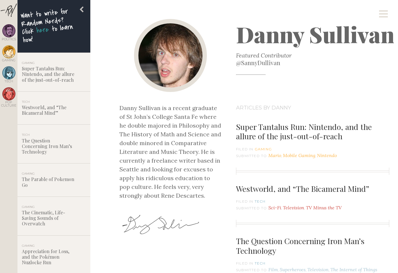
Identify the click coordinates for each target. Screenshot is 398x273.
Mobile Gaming (299, 155)
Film (273, 269)
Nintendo (327, 155)
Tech (8, 81)
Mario (274, 155)
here (42, 30)
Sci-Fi (274, 208)
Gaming (8, 60)
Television (293, 208)
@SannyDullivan (258, 63)
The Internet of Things (353, 269)
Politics (9, 39)
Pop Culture (8, 103)
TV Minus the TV (324, 208)
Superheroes (293, 269)
